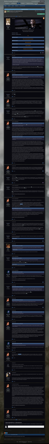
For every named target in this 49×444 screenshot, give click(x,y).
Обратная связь (30, 441)
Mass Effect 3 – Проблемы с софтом (16, 34)
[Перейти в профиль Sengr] (8, 246)
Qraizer (19, 57)
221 (8, 16)
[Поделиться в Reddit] (4, 433)
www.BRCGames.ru (13, 3)
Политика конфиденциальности (23, 441)
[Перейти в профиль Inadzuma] (8, 375)
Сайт (18, 3)
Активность (22, 3)
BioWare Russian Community (11, 1)
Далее (19, 16)
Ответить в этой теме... (12, 426)
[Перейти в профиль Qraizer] (8, 75)
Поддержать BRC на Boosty (24, 9)
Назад (6, 16)
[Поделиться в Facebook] (7, 433)
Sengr (8, 248)
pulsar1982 (8, 274)
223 (11, 16)
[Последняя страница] (21, 16)
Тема (17, 441)
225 (14, 16)
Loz (8, 364)
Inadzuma (8, 377)
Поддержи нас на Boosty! (30, 3)
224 (13, 16)
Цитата (14, 70)
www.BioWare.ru (7, 3)
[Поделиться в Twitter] (6, 433)
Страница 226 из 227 (25, 16)
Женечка (8, 25)
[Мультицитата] (12, 52)
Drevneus (8, 57)
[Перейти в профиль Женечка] (5, 11)
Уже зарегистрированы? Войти (35, 1)
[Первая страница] (4, 16)
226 (16, 16)
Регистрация (42, 1)
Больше (36, 4)
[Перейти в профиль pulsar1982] (8, 271)
